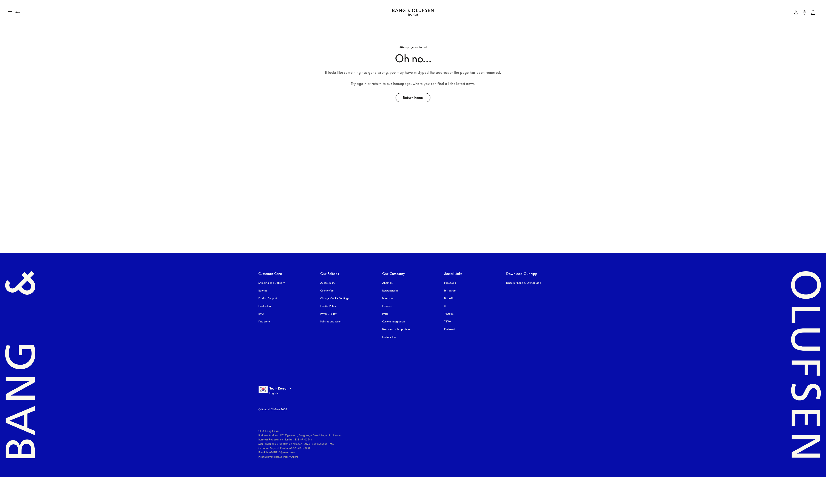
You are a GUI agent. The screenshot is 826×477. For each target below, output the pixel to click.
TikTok (447, 321)
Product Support (267, 298)
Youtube (449, 313)
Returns (262, 290)
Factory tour (389, 337)
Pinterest (449, 329)
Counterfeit (327, 290)
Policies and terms (331, 321)
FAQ (261, 313)
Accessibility (327, 282)
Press (385, 313)
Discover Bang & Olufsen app (523, 282)
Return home (413, 97)
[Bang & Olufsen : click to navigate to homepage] (413, 13)
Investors (387, 298)
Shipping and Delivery (271, 282)
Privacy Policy (328, 313)
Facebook (450, 282)
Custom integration (393, 321)
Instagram (450, 290)
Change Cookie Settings (334, 298)
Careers (386, 306)
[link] (795, 12)
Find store (264, 321)
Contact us (264, 306)
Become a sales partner (396, 329)
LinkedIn (449, 298)
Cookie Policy (328, 306)
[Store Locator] (804, 12)
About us (387, 282)
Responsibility (390, 290)
